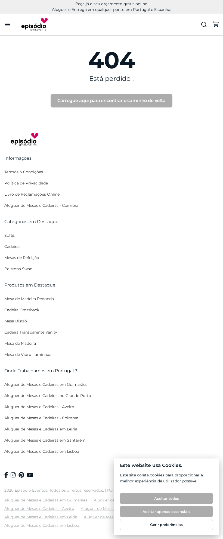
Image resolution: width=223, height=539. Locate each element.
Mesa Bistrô (15, 321)
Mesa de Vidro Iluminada (27, 354)
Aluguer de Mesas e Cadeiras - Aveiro (39, 406)
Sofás (9, 235)
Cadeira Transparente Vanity (30, 332)
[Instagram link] (13, 475)
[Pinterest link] (21, 475)
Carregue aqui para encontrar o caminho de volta (111, 100)
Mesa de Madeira (20, 343)
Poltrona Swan (18, 268)
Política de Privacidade (26, 183)
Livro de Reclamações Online (32, 194)
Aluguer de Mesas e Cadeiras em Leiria (40, 429)
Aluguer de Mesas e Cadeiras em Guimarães (45, 384)
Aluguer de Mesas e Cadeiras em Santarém (45, 440)
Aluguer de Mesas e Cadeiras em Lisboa (41, 451)
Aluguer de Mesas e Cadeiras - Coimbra (41, 205)
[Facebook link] (6, 475)
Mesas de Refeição (21, 257)
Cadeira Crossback (21, 309)
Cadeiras (12, 246)
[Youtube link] (30, 475)
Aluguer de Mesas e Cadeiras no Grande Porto (47, 395)
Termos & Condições (23, 172)
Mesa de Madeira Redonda (29, 298)
